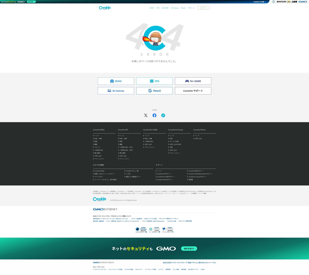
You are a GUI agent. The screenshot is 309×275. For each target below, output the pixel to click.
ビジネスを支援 (129, 269)
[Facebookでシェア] (154, 115)
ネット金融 (176, 269)
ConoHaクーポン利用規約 (143, 191)
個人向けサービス (193, 269)
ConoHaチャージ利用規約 (125, 191)
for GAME (165, 8)
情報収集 (168, 269)
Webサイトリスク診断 (150, 219)
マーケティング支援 (150, 269)
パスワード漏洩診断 (136, 219)
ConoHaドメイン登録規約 (108, 191)
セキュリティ (139, 269)
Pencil (183, 8)
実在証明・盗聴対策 (98, 221)
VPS (157, 8)
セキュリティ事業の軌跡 (185, 221)
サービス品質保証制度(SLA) (145, 193)
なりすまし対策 (172, 221)
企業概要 (194, 193)
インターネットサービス (99, 269)
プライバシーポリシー (171, 193)
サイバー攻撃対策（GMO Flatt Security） (153, 221)
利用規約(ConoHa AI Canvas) (187, 191)
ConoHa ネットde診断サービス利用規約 (165, 191)
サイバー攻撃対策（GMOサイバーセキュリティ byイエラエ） (123, 221)
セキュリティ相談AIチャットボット (168, 218)
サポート (191, 8)
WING (152, 8)
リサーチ (160, 269)
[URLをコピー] (163, 115)
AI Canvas (174, 8)
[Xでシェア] (146, 115)
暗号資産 (183, 269)
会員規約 (95, 191)
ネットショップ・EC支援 (115, 269)
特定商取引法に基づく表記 (111, 193)
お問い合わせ (159, 193)
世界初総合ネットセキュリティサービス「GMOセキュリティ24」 (111, 219)
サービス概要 (202, 193)
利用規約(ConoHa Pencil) (204, 191)
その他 (202, 269)
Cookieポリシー (184, 193)
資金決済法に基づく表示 (127, 193)
